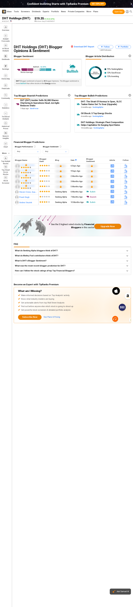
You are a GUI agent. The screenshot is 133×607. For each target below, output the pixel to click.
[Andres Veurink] (17, 202)
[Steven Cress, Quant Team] (17, 192)
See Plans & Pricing (52, 317)
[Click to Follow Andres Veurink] (125, 202)
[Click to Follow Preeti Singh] (125, 197)
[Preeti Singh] (17, 197)
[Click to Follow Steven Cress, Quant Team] (125, 192)
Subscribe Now (29, 317)
